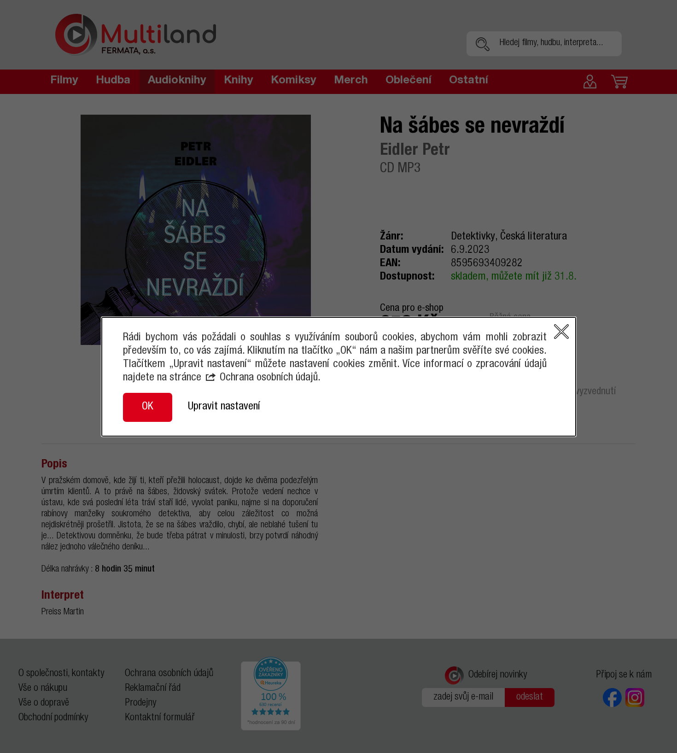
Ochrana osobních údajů (269, 378)
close (561, 331)
